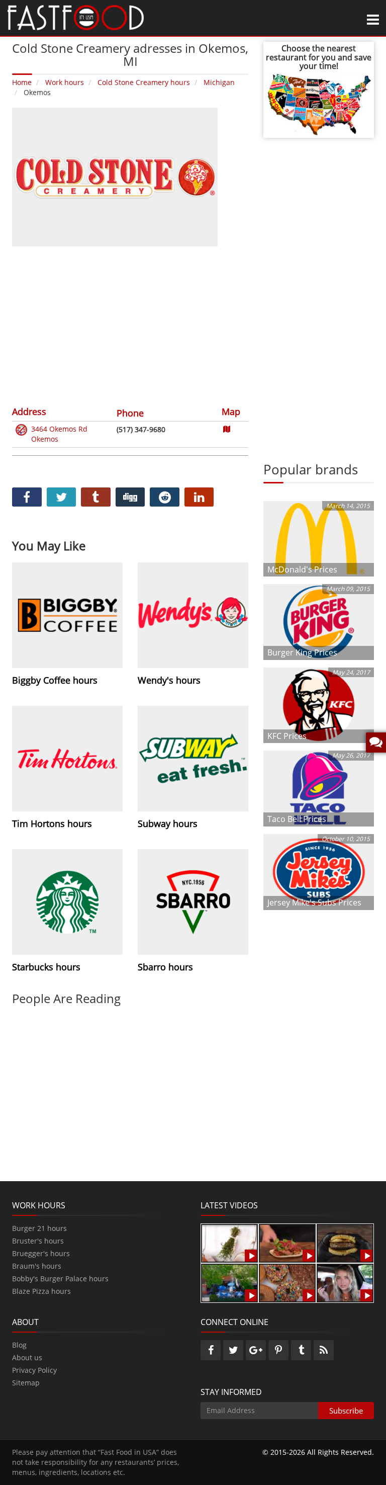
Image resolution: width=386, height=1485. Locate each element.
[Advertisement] (130, 325)
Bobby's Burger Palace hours (60, 1278)
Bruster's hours (38, 1241)
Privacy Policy (34, 1370)
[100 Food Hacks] (229, 1242)
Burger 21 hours (39, 1228)
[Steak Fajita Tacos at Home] (287, 1242)
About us (27, 1357)
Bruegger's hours (41, 1253)
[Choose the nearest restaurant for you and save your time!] (318, 103)
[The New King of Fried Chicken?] (229, 1282)
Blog (19, 1345)
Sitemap (26, 1382)
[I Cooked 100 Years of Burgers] (345, 1242)
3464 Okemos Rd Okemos (59, 434)
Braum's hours (36, 1266)
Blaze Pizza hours (41, 1291)
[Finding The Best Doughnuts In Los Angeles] (287, 1282)
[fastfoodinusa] (76, 17)
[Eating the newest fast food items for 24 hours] (345, 1282)
